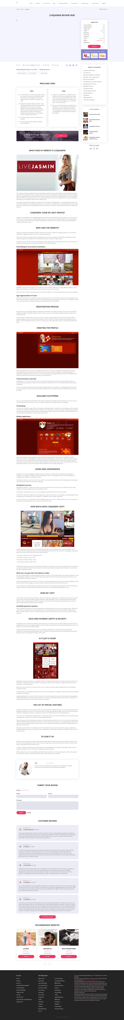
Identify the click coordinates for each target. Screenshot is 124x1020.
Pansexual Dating (59, 1008)
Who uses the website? (88, 79)
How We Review (20, 988)
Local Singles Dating (59, 981)
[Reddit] (90, 148)
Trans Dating (41, 990)
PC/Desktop (86, 95)
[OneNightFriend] (94, 55)
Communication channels (89, 90)
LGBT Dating (41, 978)
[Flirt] (102, 55)
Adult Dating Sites (22, 73)
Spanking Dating (42, 1008)
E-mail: (50, 793)
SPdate (40, 999)
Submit (21, 812)
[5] (28, 790)
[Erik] (25, 768)
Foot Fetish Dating (42, 985)
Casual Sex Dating (42, 988)
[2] (23, 790)
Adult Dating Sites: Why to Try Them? (26, 69)
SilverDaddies (58, 992)
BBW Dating (57, 983)
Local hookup (95, 3)
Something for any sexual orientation (92, 81)
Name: (18, 793)
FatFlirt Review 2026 (94, 114)
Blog (54, 3)
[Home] (17, 2)
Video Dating (44, 73)
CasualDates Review (94, 126)
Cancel (29, 812)
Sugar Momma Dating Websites (24, 999)
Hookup (57, 988)
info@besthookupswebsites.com (91, 980)
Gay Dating (41, 981)
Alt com (40, 1011)
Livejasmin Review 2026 (89, 70)
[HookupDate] (85, 120)
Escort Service (46, 3)
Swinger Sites (19, 1001)
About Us (18, 983)
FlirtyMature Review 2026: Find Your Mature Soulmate (94, 139)
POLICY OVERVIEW (20, 990)
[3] (25, 790)
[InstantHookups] (85, 132)
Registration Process (88, 86)
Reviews (38, 3)
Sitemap (18, 995)
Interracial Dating (42, 983)
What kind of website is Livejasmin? (91, 75)
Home (31, 3)
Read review (26, 953)
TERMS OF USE (20, 992)
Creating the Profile (88, 88)
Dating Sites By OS (44, 69)
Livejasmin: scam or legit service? (91, 77)
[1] (22, 790)
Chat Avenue (41, 995)
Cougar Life (41, 997)
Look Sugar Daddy (62, 3)
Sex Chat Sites (19, 997)
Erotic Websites (33, 73)
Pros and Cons (86, 72)
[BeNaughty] (86, 55)
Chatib (56, 995)
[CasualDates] (85, 126)
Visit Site (94, 46)
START (61, 135)
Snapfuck (40, 1006)
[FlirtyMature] (85, 138)
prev (45, 964)
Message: (19, 800)
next (49, 964)
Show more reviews (47, 917)
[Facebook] (67, 65)
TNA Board (41, 1001)
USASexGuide (58, 1006)
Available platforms (88, 93)
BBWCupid (57, 999)
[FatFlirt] (85, 114)
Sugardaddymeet (59, 997)
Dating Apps (58, 990)
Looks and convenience (89, 100)
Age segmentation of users (89, 84)
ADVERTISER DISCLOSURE (22, 985)
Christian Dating (59, 978)
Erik (36, 763)
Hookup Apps (84, 3)
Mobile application (87, 97)
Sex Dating (40, 992)
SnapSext (40, 1004)
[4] (27, 790)
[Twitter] (73, 65)
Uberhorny (57, 1001)
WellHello (57, 1004)
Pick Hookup (74, 3)
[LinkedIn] (70, 65)
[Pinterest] (76, 65)
